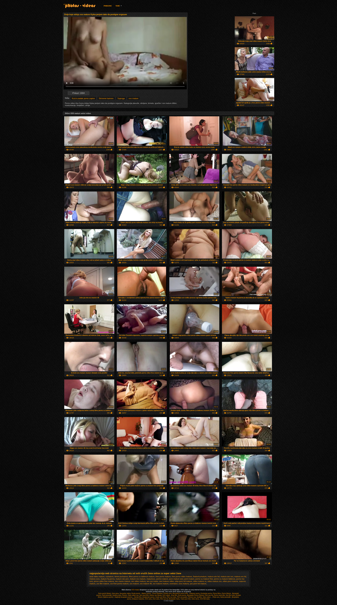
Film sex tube (171, 597)
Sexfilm (199, 597)
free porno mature (163, 576)
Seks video (207, 597)
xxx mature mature (160, 584)
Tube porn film (185, 599)
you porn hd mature (198, 584)
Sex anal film (144, 595)
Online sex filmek (155, 595)
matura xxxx (95, 579)
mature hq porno (108, 579)
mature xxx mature (137, 579)
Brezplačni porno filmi (181, 593)
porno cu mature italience (224, 579)
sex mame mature (122, 581)
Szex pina (115, 593)
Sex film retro (230, 595)
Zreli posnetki (107, 595)
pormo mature (162, 579)
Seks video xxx (133, 595)
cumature (109, 576)
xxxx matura (184, 584)
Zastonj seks (116, 595)
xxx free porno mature (119, 584)
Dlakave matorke (138, 599)
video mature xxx (214, 581)
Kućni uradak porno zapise (83, 98)
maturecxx (151, 579)
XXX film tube (205, 599)
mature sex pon (122, 579)
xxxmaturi (174, 584)
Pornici (124, 595)
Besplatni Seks (174, 599)
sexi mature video (166, 581)
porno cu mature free (204, 579)
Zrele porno (182, 595)
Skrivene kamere (106, 98)
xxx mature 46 (146, 584)
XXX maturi (67, 4)
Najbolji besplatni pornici (123, 597)
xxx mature (133, 98)
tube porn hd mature (183, 581)
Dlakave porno (194, 593)
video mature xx (199, 581)
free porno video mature (182, 576)
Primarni (107, 6)
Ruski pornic (136, 593)
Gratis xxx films (160, 597)
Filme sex (216, 597)
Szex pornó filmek (104, 593)
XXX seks (148, 599)
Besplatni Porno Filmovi (195, 595)
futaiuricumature (200, 576)
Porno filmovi (226, 593)
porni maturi (189, 579)
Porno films (217, 593)
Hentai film (138, 597)
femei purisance (121, 576)
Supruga (121, 98)
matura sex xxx (227, 576)
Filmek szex (167, 593)
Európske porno (206, 593)
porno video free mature (104, 581)
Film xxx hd (164, 599)
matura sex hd (214, 576)
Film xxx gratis (182, 597)
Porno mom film (219, 595)
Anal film (174, 595)
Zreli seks (156, 599)
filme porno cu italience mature (142, 576)
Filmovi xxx (192, 597)
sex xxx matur (152, 581)
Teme (117, 6)
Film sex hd (209, 595)
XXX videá (166, 595)
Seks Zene (195, 599)
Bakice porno (147, 593)
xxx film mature (102, 584)
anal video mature (97, 576)
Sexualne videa (125, 593)
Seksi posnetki (225, 597)
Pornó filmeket (157, 593)
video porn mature (230, 581)
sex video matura (138, 581)
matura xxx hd (240, 576)
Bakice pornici (108, 597)
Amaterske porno (148, 597)
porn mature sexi (176, 579)
